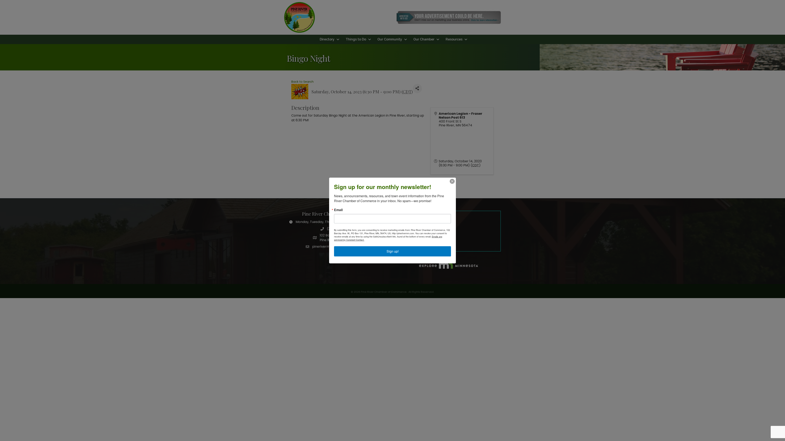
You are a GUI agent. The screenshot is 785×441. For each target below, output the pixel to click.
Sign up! (393, 251)
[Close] (452, 181)
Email (338, 210)
